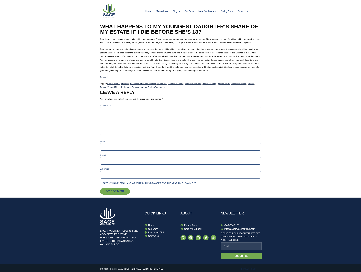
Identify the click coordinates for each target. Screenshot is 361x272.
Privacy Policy (249, 269)
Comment (106, 105)
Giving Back (227, 11)
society (144, 87)
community (162, 83)
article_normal (113, 83)
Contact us (242, 11)
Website (105, 169)
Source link (105, 77)
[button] (176, 11)
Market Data (162, 11)
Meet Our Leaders (207, 11)
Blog (175, 11)
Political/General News (110, 87)
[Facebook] (190, 237)
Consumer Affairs (175, 83)
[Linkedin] (183, 237)
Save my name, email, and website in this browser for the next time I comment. (149, 183)
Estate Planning (209, 83)
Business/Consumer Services (143, 83)
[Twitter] (206, 237)
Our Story (189, 11)
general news (224, 83)
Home (148, 11)
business (125, 83)
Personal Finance (238, 83)
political (250, 83)
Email (104, 155)
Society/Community (156, 87)
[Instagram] (198, 237)
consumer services (193, 83)
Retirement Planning (130, 87)
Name (104, 141)
